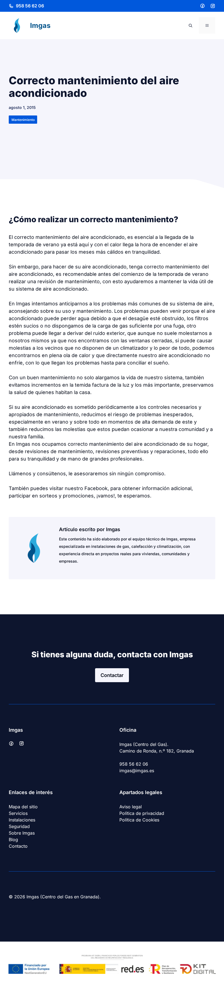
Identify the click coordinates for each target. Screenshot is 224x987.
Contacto (18, 846)
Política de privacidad (141, 813)
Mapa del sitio (23, 806)
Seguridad (19, 826)
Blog (13, 839)
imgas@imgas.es (136, 770)
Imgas (40, 25)
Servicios (18, 813)
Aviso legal (130, 806)
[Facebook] (202, 5)
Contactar (112, 675)
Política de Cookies (139, 820)
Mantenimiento (23, 120)
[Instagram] (212, 6)
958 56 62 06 (30, 5)
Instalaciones (22, 820)
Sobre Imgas (22, 833)
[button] (190, 25)
